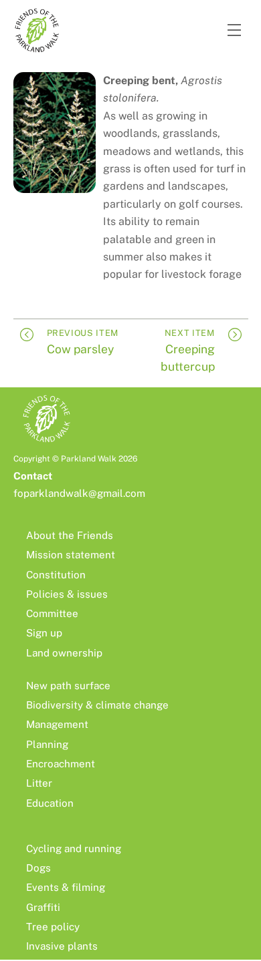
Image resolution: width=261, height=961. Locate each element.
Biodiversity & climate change (97, 705)
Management (57, 724)
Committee (52, 613)
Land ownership (64, 652)
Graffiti (43, 907)
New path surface (68, 685)
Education (50, 803)
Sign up (44, 632)
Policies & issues (67, 594)
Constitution (56, 574)
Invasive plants (62, 946)
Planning (47, 744)
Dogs (38, 868)
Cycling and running (73, 848)
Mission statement (70, 554)
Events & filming (65, 887)
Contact (32, 476)
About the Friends (69, 535)
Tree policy (53, 926)
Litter (39, 783)
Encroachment (60, 763)
